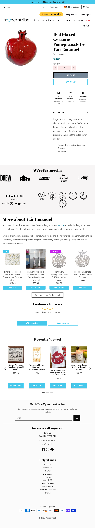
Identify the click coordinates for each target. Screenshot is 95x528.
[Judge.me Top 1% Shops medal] (83, 196)
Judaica (60, 225)
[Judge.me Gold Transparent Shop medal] (63, 196)
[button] (21, 48)
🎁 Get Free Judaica (71, 7)
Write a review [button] (32, 323)
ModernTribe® (51, 518)
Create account (55, 7)
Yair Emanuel (58, 53)
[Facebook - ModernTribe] (43, 449)
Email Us (47, 433)
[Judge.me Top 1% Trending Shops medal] (63, 204)
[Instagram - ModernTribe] (47, 449)
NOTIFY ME (70, 82)
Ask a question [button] (63, 323)
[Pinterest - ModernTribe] (52, 449)
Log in (45, 7)
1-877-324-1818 (50, 436)
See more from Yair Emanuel (47, 295)
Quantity (56, 64)
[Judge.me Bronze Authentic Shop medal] (73, 196)
